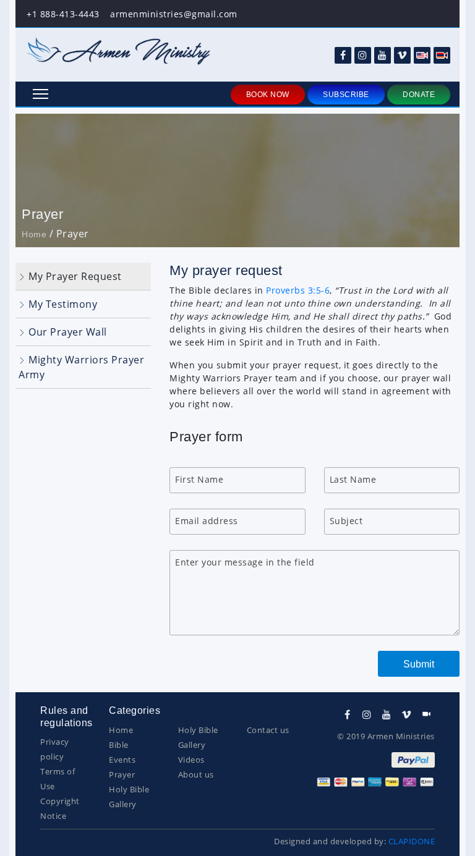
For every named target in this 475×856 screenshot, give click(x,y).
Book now (267, 94)
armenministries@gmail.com (174, 14)
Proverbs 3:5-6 (298, 290)
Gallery (123, 804)
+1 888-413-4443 (63, 14)
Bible (119, 744)
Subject (346, 521)
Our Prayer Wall (66, 332)
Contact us (268, 729)
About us (196, 774)
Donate (419, 94)
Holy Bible (129, 789)
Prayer (122, 774)
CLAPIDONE (411, 841)
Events (122, 759)
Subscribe (346, 94)
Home (34, 234)
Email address (206, 521)
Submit (418, 664)
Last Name (353, 479)
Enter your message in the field (245, 562)
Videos (191, 759)
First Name (199, 479)
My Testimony (62, 304)
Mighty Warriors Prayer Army (81, 367)
